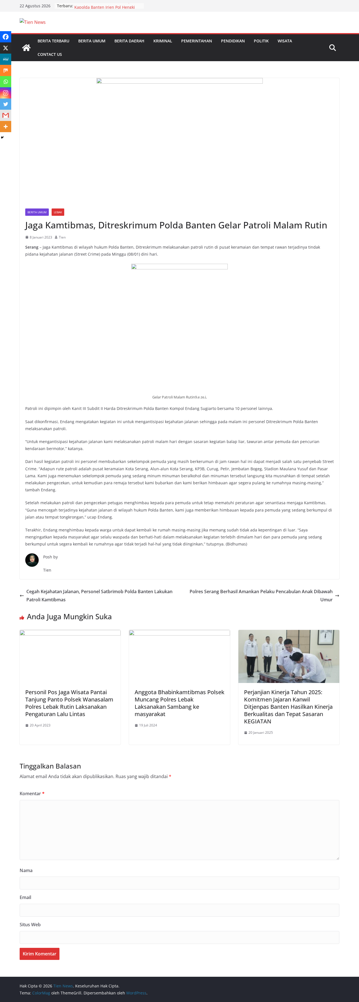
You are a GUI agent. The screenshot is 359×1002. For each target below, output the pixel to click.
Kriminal (162, 40)
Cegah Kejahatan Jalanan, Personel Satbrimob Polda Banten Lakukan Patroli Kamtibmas (99, 595)
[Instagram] (5, 92)
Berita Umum (91, 40)
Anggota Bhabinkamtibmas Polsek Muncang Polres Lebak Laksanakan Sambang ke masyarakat (179, 703)
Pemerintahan (196, 40)
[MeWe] (5, 59)
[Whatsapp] (5, 81)
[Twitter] (5, 104)
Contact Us (50, 54)
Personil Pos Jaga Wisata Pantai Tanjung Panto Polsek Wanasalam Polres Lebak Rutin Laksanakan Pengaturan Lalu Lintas (69, 703)
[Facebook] (5, 36)
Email (25, 897)
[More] (5, 126)
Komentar (32, 793)
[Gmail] (5, 115)
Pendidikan (233, 40)
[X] (5, 48)
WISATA (285, 40)
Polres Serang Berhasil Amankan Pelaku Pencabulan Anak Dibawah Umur (261, 595)
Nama (26, 870)
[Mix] (5, 70)
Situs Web (30, 924)
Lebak (58, 212)
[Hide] (2, 137)
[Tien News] (26, 47)
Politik (261, 40)
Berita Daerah (129, 40)
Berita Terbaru (53, 40)
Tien (62, 237)
